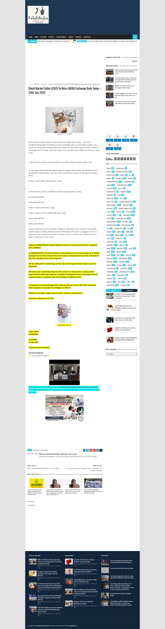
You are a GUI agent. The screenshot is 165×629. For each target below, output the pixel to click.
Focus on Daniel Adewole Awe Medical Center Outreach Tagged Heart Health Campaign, (121, 561)
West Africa (110, 285)
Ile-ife (108, 218)
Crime (108, 185)
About (71, 37)
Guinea (119, 211)
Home (30, 37)
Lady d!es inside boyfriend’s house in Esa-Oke (121, 568)
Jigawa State (118, 228)
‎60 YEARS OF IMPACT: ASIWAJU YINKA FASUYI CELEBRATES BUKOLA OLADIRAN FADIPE (125, 339)
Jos (128, 228)
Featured (126, 205)
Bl (130, 175)
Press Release (123, 258)
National (50, 84)
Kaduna (109, 232)
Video (119, 282)
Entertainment (111, 205)
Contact (78, 37)
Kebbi (127, 232)
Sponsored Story (124, 272)
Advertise (87, 37)
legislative (119, 238)
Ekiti (121, 198)
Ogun (130, 248)
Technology (121, 275)
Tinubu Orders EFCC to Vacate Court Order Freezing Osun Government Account (73, 491)
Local (120, 242)
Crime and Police (60, 41)
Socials (119, 265)
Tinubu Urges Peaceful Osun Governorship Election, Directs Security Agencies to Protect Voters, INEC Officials (55, 492)
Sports (109, 275)
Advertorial (120, 168)
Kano (119, 232)
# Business (36, 450)
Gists (108, 211)
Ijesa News (126, 215)
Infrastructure (121, 218)
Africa (109, 171)
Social (109, 265)
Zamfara (123, 285)
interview (126, 222)
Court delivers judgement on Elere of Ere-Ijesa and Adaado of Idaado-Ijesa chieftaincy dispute (122, 577)
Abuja (108, 168)
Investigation (111, 225)
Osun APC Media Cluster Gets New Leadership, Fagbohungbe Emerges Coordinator (85, 571)
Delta (120, 188)
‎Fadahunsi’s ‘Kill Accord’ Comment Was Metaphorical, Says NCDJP (83, 602)
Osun (108, 255)
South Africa (111, 268)
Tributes (120, 278)
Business (37, 84)
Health (128, 211)
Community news (112, 181)
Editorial (110, 195)
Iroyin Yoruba (125, 225)
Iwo (108, 228)
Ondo (108, 252)
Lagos (127, 235)
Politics (109, 258)
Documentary (111, 191)
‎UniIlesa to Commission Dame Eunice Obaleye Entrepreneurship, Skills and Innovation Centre (126, 72)
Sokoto (130, 265)
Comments (129, 290)
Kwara (117, 235)
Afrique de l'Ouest (122, 171)
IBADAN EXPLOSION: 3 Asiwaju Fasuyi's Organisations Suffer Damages (124, 87)
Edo (119, 195)
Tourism (109, 278)
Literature (110, 242)
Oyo (118, 255)
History (43, 37)
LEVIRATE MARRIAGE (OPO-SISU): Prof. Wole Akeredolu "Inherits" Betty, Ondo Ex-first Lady (126, 95)
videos (129, 282)
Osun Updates (61, 37)
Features (109, 208)
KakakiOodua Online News (43, 626)
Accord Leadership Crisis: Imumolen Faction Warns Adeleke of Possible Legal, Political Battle (35, 492)
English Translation (125, 201)
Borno (109, 178)
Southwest (123, 268)
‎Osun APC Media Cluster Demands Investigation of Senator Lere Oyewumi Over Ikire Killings (94, 41)
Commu (130, 178)
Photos (51, 37)
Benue (122, 175)
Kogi (108, 235)
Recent (113, 290)
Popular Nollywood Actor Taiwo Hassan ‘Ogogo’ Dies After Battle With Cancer (85, 581)
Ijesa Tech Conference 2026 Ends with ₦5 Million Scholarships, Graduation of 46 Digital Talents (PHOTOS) (50, 598)
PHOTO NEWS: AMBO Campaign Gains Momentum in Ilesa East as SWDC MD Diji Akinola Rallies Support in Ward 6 (50, 610)
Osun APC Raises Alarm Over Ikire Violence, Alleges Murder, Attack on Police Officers (125, 102)
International (111, 222)
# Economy (44, 450)
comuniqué (127, 181)
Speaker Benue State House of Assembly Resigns (120, 594)
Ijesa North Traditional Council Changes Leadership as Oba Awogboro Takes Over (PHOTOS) (48, 574)
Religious (110, 262)
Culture (109, 188)
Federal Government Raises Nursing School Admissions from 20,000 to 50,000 (93, 491)
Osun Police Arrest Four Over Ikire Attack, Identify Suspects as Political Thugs (124, 319)
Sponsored (110, 272)
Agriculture (111, 175)
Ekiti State (110, 201)
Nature (122, 245)
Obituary (120, 248)
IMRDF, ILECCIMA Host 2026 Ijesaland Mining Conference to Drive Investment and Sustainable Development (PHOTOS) (50, 562)
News (36, 37)
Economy (44, 84)
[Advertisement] (102, 19)
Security (122, 262)
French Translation (125, 208)
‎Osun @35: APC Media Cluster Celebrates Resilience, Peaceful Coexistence (125, 329)
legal (108, 238)
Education (110, 198)
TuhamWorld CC (73, 626)
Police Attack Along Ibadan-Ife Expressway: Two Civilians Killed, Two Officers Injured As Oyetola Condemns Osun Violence (125, 80)
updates (109, 282)
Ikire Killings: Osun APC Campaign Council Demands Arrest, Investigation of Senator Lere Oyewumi (124, 296)
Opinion (119, 252)
